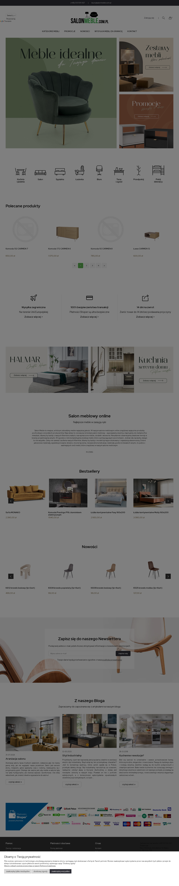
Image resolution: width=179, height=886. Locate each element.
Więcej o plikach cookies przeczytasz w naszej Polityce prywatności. (30, 866)
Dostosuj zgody (40, 871)
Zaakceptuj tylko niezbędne (18, 871)
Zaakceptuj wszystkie (60, 871)
